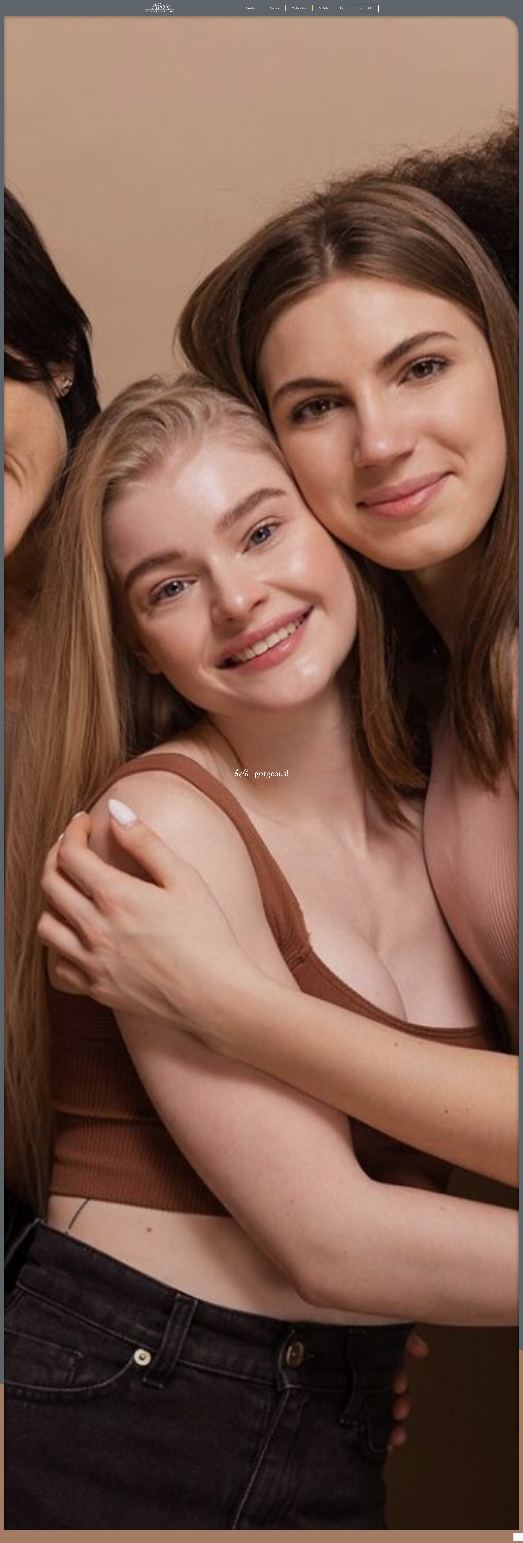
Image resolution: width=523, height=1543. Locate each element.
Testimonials (299, 8)
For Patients (325, 8)
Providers (251, 8)
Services (274, 8)
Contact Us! (364, 8)
